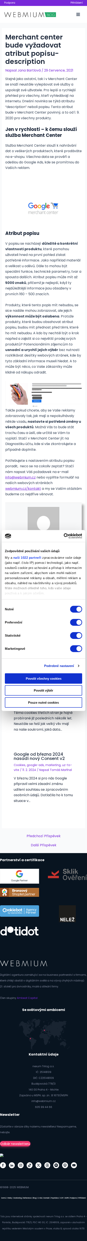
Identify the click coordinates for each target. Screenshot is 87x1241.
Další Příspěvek (43, 845)
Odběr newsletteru (15, 1143)
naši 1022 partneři (27, 557)
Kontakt (47, 1198)
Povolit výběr (43, 690)
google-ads (35, 765)
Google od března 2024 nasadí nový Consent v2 (39, 756)
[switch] (76, 622)
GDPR (67, 1198)
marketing (53, 765)
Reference (27, 1198)
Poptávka (54, 1198)
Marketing (18, 1198)
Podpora (9, 2)
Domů (3, 1198)
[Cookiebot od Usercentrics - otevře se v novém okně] (63, 536)
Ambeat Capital (27, 998)
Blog (34, 1198)
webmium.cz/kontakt (23, 488)
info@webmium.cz (20, 477)
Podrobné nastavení (59, 666)
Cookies (19, 765)
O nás (40, 1198)
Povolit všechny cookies (43, 678)
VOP (61, 1198)
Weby (9, 1198)
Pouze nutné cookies (43, 702)
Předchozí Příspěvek (44, 836)
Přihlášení (77, 2)
